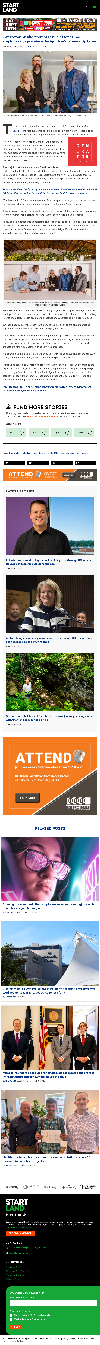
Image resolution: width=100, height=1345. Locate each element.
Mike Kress (59, 453)
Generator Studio (46, 453)
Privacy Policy (82, 1339)
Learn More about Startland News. (20, 1227)
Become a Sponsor (15, 1275)
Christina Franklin (30, 453)
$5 (11, 433)
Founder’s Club (13, 1267)
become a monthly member (43, 416)
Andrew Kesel (16, 453)
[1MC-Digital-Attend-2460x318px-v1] (50, 475)
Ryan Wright (10, 1081)
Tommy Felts (10, 997)
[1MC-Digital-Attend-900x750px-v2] (50, 738)
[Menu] (94, 8)
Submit (15, 1327)
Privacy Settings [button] (69, 1339)
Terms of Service (16, 1341)
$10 (34, 433)
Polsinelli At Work (12, 912)
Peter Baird (69, 453)
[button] (87, 8)
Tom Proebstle (82, 453)
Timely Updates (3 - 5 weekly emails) (32, 1315)
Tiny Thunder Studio (52, 1339)
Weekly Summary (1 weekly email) (30, 1319)
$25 (58, 433)
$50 (81, 433)
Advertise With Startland (18, 1271)
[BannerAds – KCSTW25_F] (50, 24)
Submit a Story (13, 1279)
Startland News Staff (35, 46)
